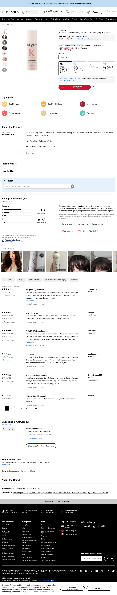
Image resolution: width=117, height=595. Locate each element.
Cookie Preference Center (43, 592)
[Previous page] (2, 408)
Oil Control (97, 39)
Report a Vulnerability (8, 559)
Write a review (7, 201)
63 (36, 408)
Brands (74, 19)
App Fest (11, 19)
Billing (43, 539)
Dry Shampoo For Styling (22, 493)
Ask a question (76, 37)
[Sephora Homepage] (10, 12)
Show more (30, 153)
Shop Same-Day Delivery (29, 560)
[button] (91, 45)
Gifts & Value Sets (86, 19)
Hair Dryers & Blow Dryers (32, 488)
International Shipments (48, 542)
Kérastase (62, 30)
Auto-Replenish (26, 545)
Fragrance (38, 19)
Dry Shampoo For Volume (62, 493)
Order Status (25, 531)
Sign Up (110, 558)
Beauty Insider (26, 525)
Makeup (20, 19)
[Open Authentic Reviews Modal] (22, 241)
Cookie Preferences (44, 581)
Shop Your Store (27, 557)
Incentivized (38, 270)
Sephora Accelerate (8, 553)
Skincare (29, 19)
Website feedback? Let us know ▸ (58, 502)
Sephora (19, 488)
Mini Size (66, 19)
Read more (30, 300)
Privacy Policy (6, 581)
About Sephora (6, 525)
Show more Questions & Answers (41, 446)
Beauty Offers (26, 548)
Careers (4, 528)
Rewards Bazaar (27, 551)
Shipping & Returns (67, 80)
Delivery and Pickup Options (47, 532)
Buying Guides (45, 545)
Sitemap (34, 581)
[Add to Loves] (95, 87)
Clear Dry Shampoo (79, 493)
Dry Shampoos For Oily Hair (98, 493)
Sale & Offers (111, 19)
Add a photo (6, 465)
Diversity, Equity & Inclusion (7, 549)
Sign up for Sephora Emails (91, 554)
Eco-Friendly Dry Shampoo (42, 493)
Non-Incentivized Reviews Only (54, 280)
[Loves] (108, 11)
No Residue (89, 39)
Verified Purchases (34, 280)
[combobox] (30, 12)
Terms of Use (16, 581)
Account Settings (27, 537)
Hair (46, 19)
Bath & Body (55, 19)
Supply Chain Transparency (6, 532)
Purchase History (27, 534)
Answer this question (35, 438)
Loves (23, 554)
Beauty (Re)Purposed (8, 556)
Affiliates (4, 536)
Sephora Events (7, 539)
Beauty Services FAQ (47, 548)
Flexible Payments (47, 554)
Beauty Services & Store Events (29, 541)
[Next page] (40, 408)
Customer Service (46, 525)
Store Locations (46, 551)
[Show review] (11, 261)
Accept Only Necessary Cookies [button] (72, 588)
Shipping (44, 536)
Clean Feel (81, 39)
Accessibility (45, 557)
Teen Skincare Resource (49, 560)
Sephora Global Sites (8, 545)
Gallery (24, 528)
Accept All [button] (98, 588)
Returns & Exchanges (48, 528)
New (3, 19)
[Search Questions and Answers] (4, 429)
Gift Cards (99, 19)
